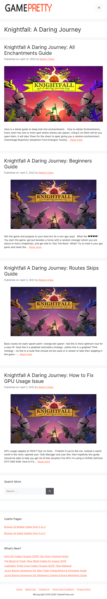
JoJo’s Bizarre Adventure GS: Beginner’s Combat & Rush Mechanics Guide (45, 575)
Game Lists (30, 589)
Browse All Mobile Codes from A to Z (25, 527)
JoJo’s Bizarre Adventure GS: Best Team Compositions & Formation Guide (45, 570)
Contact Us (44, 589)
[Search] (50, 491)
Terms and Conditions (63, 589)
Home (19, 589)
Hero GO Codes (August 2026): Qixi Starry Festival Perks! (36, 556)
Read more (76, 139)
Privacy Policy (84, 589)
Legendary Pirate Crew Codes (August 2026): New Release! (38, 565)
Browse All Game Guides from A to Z (24, 533)
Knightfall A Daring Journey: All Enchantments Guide (39, 50)
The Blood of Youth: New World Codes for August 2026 (35, 561)
